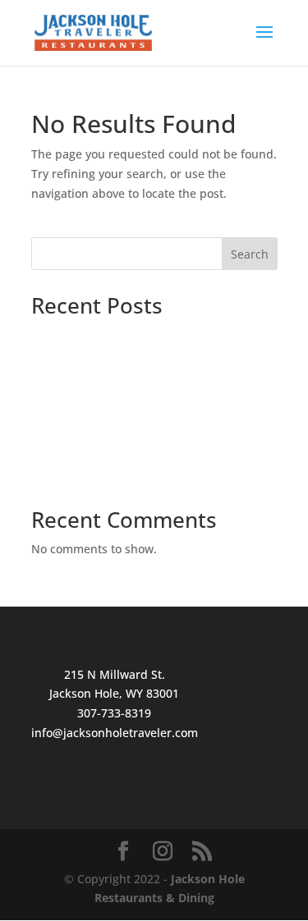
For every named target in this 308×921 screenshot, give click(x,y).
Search (250, 254)
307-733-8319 (114, 713)
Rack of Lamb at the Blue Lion (113, 474)
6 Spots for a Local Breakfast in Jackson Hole (152, 379)
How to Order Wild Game (99, 448)
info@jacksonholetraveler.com (114, 732)
